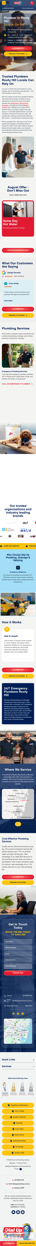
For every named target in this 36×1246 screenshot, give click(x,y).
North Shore (20, 793)
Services (6, 1066)
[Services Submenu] (33, 1066)
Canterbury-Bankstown (11, 801)
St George (17, 811)
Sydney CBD (25, 800)
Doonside (5, 105)
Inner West (11, 799)
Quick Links (8, 1060)
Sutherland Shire (26, 817)
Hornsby (15, 790)
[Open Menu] (4, 3)
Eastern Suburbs (19, 806)
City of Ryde (11, 795)
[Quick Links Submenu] (33, 1059)
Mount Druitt (24, 103)
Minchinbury (15, 103)
